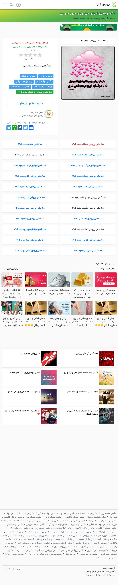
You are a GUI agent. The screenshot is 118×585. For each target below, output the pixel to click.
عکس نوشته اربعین (107, 558)
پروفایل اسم (23, 543)
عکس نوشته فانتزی (107, 528)
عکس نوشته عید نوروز (97, 550)
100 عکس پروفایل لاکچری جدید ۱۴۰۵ (88, 240)
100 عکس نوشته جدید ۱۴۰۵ (30, 144)
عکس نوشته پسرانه (40, 528)
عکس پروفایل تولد (107, 532)
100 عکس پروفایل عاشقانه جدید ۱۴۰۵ (35, 92)
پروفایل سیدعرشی (24, 81)
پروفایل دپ (68, 539)
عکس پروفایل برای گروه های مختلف (24, 373)
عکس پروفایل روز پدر (35, 546)
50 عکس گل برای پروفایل (87, 353)
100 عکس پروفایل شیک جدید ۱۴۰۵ (30, 187)
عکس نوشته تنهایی (13, 517)
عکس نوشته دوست (97, 517)
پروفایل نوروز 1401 (36, 554)
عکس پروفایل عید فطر (47, 550)
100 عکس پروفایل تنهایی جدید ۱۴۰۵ (30, 251)
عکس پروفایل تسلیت (37, 535)
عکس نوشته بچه (78, 524)
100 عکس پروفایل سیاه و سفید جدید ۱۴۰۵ (88, 197)
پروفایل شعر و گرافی (42, 87)
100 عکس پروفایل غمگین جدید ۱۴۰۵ (30, 155)
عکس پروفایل (107, 41)
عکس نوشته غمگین (47, 513)
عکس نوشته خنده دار (26, 521)
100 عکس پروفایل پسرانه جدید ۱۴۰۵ (88, 176)
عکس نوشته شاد (70, 521)
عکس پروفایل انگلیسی (84, 535)
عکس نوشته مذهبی (62, 543)
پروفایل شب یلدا (100, 546)
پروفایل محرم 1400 (14, 554)
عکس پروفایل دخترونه (17, 532)
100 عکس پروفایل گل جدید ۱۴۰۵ (88, 251)
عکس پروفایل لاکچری (85, 528)
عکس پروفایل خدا (87, 532)
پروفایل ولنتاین (81, 546)
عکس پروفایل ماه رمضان (72, 550)
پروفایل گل (70, 554)
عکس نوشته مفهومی (35, 524)
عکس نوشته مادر (33, 517)
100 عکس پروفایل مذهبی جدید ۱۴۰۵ (88, 208)
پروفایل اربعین (100, 543)
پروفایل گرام (103, 5)
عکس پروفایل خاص (107, 535)
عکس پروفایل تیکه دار (64, 532)
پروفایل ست (18, 535)
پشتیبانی (7, 568)
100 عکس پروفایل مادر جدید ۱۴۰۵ (87, 219)
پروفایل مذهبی (82, 543)
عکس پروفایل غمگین (18, 528)
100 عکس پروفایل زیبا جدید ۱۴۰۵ (30, 219)
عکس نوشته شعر (44, 81)
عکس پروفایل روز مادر (60, 546)
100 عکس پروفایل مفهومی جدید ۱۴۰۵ (30, 229)
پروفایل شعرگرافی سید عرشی (32, 115)
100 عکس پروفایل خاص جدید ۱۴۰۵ (88, 187)
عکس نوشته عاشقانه (19, 87)
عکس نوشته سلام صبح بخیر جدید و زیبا (81, 373)
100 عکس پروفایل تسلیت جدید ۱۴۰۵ (88, 229)
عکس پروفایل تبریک (60, 535)
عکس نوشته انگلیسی (49, 521)
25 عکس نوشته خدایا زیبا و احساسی (82, 392)
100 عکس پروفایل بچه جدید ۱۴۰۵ (30, 240)
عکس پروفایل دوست (40, 532)
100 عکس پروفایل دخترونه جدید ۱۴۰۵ (88, 155)
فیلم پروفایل (55, 554)
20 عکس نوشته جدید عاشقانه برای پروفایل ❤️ (22, 412)
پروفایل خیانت (102, 539)
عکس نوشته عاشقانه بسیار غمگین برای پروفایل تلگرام (81, 412)
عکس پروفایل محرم (88, 554)
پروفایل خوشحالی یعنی (31, 539)
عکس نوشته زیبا (108, 513)
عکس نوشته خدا (26, 513)
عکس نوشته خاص (53, 517)
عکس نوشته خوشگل (57, 524)
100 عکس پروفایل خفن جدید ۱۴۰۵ (30, 176)
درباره (18, 568)
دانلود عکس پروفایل (30, 103)
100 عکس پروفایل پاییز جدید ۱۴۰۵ (30, 208)
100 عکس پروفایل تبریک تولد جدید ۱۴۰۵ (88, 165)
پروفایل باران (46, 76)
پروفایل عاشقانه (88, 41)
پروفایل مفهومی (85, 539)
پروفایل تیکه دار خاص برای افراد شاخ (24, 392)
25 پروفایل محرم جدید (30, 353)
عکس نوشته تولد (67, 513)
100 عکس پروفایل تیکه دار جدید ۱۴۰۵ (30, 165)
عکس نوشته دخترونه (74, 517)
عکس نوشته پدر (108, 521)
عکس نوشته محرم (25, 550)
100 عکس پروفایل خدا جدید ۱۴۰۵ (30, 197)
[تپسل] (61, 25)
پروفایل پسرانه (52, 539)
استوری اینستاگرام (41, 543)
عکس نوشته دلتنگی (98, 524)
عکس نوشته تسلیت (62, 528)
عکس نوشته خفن (15, 524)
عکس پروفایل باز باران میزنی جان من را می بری (87, 13)
